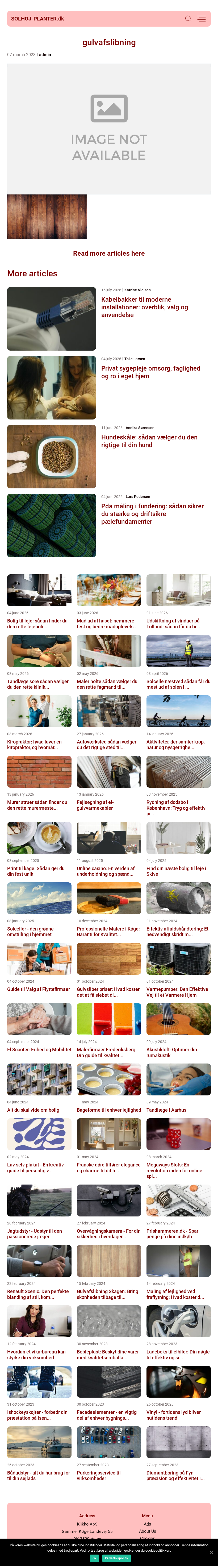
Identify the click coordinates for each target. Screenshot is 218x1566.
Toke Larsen (134, 359)
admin (45, 54)
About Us (147, 1531)
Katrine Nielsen (137, 290)
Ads (147, 1524)
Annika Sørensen (140, 428)
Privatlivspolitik (116, 1558)
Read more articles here (109, 253)
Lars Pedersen (138, 497)
